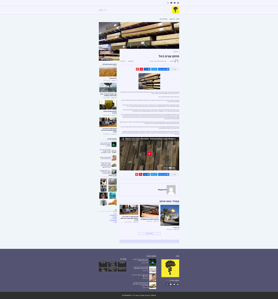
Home (177, 19)
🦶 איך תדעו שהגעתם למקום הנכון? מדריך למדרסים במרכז (105, 172)
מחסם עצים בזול (161, 61)
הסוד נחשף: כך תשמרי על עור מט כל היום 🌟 (105, 158)
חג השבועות (113, 78)
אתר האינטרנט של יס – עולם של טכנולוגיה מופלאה (108, 94)
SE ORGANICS (126, 295)
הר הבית (176, 227)
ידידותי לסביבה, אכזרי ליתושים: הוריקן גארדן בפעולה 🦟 (105, 144)
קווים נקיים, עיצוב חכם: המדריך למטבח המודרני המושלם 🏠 (105, 151)
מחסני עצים (151, 61)
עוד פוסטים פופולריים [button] (149, 233)
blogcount (172, 61)
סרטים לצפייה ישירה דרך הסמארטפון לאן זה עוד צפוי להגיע (129, 218)
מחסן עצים (156, 61)
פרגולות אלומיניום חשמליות (150, 219)
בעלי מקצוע (172, 19)
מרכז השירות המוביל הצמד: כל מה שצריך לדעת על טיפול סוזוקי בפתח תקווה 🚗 (106, 165)
